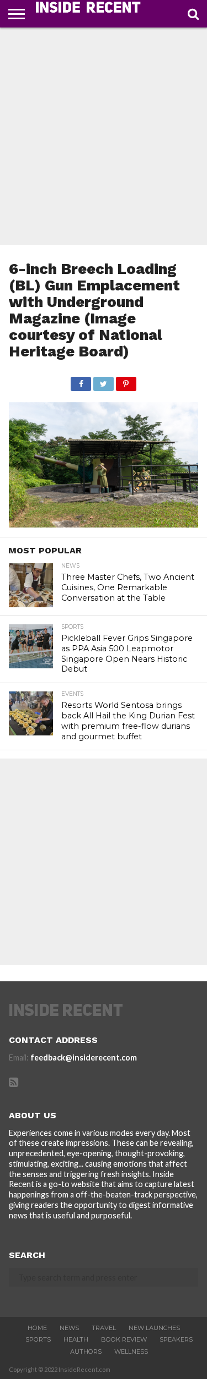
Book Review (124, 1339)
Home (37, 1328)
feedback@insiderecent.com (83, 1057)
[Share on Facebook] (81, 381)
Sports (38, 1339)
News (69, 1328)
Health (75, 1339)
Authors (86, 1351)
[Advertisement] (103, 136)
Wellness (131, 1351)
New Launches (154, 1328)
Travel (104, 1328)
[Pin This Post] (125, 381)
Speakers (176, 1339)
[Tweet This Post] (103, 381)
